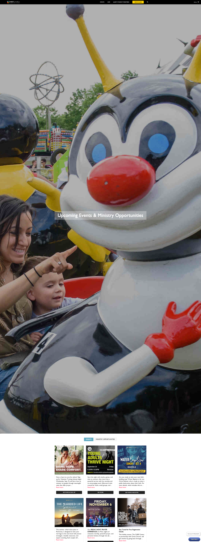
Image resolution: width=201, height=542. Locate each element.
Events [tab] (88, 439)
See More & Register (132, 492)
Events (102, 2)
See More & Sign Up (69, 492)
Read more (59, 487)
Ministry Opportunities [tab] (105, 439)
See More (100, 492)
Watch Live (138, 2)
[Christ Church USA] (13, 2)
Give (108, 2)
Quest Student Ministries (121, 2)
